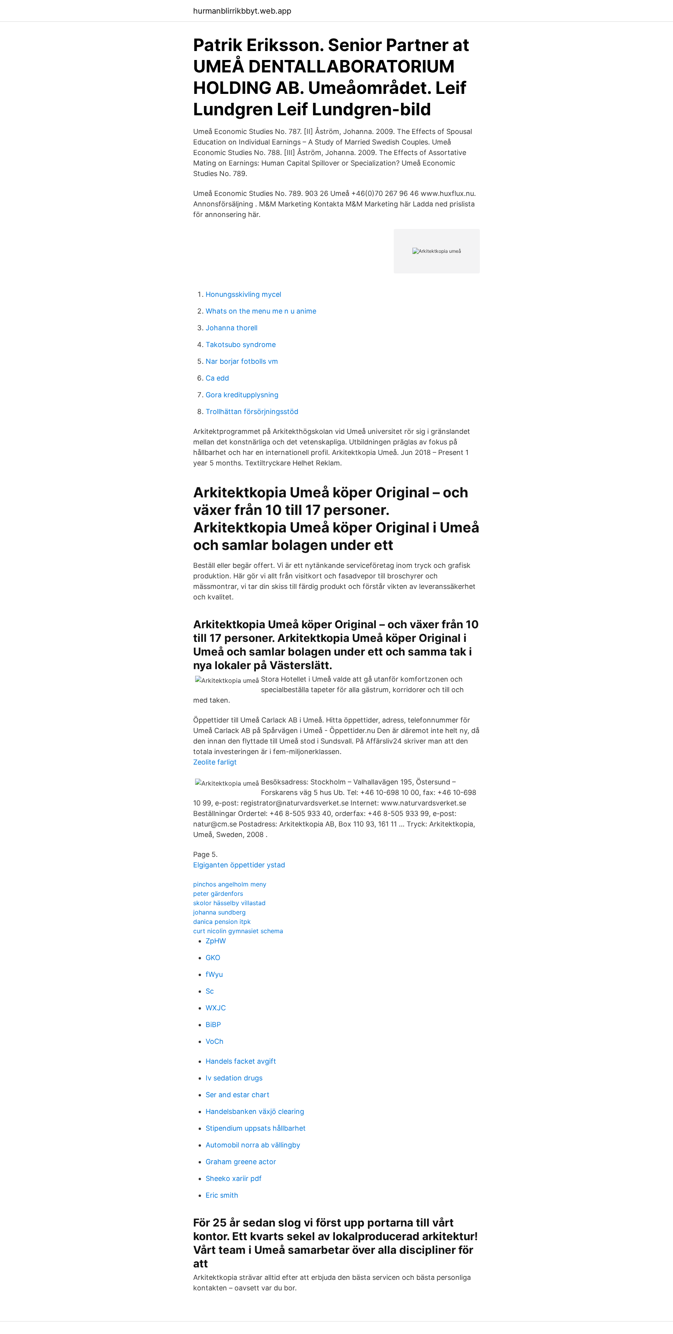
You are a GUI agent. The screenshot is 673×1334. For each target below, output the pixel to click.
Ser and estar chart (238, 1095)
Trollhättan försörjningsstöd (252, 411)
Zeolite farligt (215, 762)
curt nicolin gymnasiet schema (238, 931)
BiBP (213, 1024)
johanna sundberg (219, 912)
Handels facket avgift (241, 1061)
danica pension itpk (222, 921)
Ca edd (217, 378)
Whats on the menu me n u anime (261, 311)
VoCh (215, 1041)
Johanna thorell (231, 328)
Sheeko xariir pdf (234, 1178)
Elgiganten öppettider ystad (239, 865)
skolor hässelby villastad (229, 903)
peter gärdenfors (218, 893)
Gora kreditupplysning (242, 395)
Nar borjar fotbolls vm (242, 361)
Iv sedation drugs (234, 1078)
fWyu (214, 974)
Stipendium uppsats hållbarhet (256, 1128)
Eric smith (222, 1195)
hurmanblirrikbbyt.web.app (242, 11)
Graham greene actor (241, 1162)
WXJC (216, 1008)
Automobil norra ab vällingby (253, 1145)
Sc (210, 991)
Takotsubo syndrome (241, 344)
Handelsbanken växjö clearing (255, 1111)
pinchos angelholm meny (229, 884)
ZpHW (216, 941)
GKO (213, 957)
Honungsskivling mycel (243, 294)
